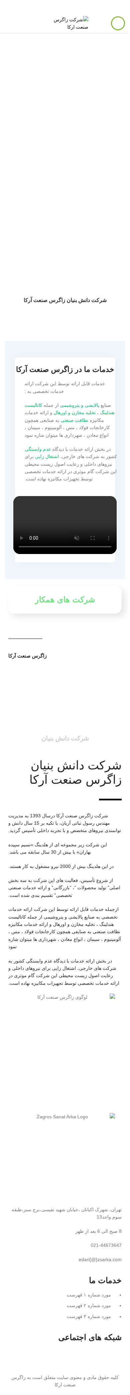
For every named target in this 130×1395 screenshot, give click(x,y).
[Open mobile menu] (118, 23)
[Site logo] (65, 23)
